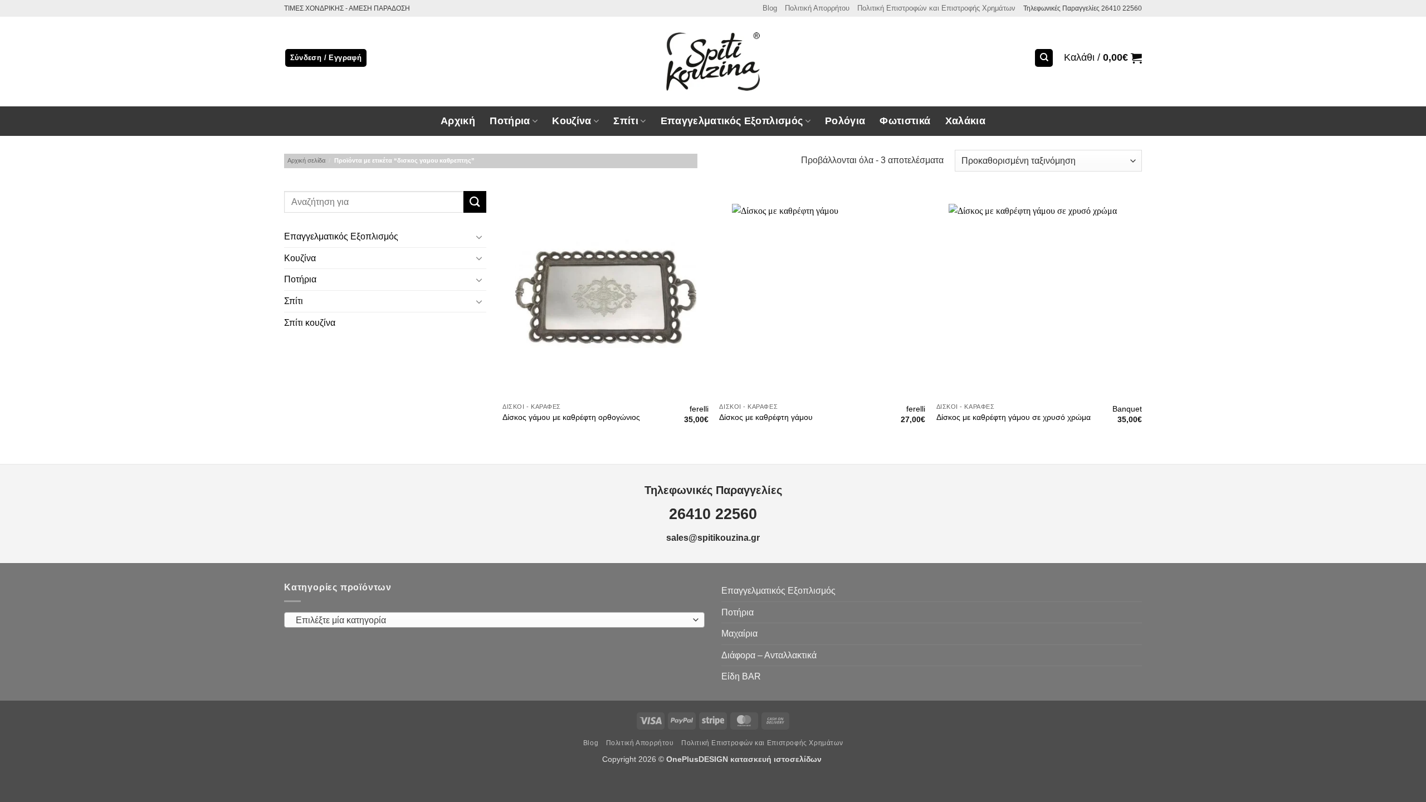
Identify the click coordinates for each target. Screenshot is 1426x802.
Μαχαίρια (739, 633)
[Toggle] (479, 236)
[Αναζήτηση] (1044, 58)
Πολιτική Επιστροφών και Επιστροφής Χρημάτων (936, 8)
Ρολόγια (845, 120)
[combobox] (494, 620)
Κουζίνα (300, 258)
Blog (770, 8)
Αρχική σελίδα (306, 160)
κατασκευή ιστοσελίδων (777, 759)
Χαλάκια (965, 120)
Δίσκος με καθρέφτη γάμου (766, 417)
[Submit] (474, 202)
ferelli (699, 408)
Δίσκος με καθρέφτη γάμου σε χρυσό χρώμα (1013, 417)
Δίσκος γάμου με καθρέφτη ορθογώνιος (571, 417)
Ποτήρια (510, 120)
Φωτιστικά (905, 120)
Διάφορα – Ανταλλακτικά (769, 655)
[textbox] (491, 620)
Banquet (1127, 408)
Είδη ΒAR (741, 676)
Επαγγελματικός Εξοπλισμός (341, 237)
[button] (1103, 58)
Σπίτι (293, 301)
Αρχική (458, 120)
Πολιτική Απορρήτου (817, 8)
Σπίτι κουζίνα (309, 322)
